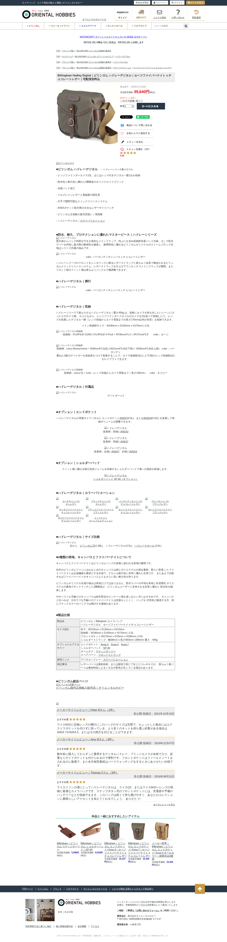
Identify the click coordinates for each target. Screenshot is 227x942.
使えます (122, 17)
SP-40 (106, 647)
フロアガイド (72, 889)
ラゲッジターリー (106, 651)
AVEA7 (123, 418)
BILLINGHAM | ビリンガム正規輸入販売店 (94, 51)
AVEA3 (147, 418)
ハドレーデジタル (122, 56)
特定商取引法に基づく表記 (38, 926)
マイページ (161, 2)
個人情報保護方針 (64, 926)
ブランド (57, 889)
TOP (58, 51)
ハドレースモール (144, 545)
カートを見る (196, 2)
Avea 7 (125, 644)
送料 (141, 17)
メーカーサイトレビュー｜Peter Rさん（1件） (86, 710)
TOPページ (27, 889)
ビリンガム (43, 889)
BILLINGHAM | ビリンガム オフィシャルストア (94, 56)
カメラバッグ (67, 56)
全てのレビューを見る (164, 804)
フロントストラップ (109, 654)
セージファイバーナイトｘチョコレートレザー (152, 68)
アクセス (95, 926)
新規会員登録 (142, 2)
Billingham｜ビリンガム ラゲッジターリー (68, 846)
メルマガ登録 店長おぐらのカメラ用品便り (132, 889)
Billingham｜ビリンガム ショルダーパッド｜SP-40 (92, 846)
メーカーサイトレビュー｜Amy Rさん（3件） (86, 739)
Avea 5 (114, 644)
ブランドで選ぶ (68, 51)
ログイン (178, 2)
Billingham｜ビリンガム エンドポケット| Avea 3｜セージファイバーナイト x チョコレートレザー (115, 849)
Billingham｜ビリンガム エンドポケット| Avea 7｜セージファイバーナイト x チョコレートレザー (139, 849)
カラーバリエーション (122, 68)
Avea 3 (104, 644)
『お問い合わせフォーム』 (147, 910)
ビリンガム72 (87, 545)
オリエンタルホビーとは (94, 19)
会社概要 (82, 926)
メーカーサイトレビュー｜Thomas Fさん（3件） (88, 772)
